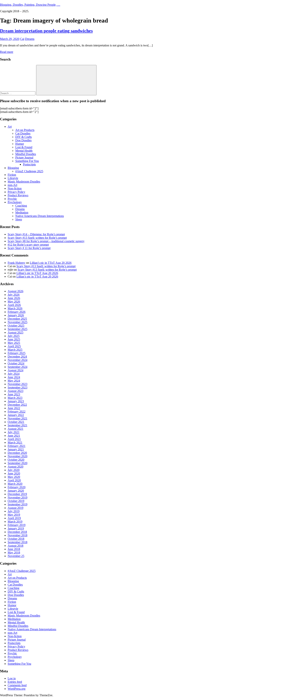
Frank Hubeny (16, 262)
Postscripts (29, 164)
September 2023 (17, 387)
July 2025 (13, 336)
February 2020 (16, 487)
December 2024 (17, 356)
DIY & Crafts (23, 136)
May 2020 (14, 476)
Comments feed (17, 685)
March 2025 (15, 349)
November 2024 (17, 360)
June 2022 (14, 408)
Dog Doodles (23, 140)
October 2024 (16, 363)
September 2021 (17, 425)
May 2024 (14, 380)
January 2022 (16, 415)
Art (10, 126)
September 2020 (17, 463)
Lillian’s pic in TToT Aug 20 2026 (50, 262)
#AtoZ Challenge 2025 (29, 171)
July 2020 (13, 470)
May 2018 (14, 552)
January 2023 (16, 401)
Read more (6, 51)
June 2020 (14, 473)
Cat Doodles (22, 133)
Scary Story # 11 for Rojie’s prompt (29, 248)
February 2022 (16, 411)
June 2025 (14, 339)
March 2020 (15, 483)
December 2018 (17, 531)
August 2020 (15, 466)
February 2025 (16, 353)
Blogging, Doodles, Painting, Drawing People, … (30, 4)
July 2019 (13, 511)
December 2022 (17, 404)
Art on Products (24, 130)
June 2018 (14, 549)
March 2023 (15, 397)
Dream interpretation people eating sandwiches (46, 30)
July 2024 (13, 373)
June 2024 (14, 377)
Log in (12, 678)
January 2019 (16, 528)
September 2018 (17, 542)
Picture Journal (24, 157)
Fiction (12, 174)
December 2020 (17, 452)
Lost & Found (23, 147)
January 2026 (16, 315)
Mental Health (23, 150)
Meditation (21, 212)
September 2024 (17, 366)
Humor (19, 143)
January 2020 (16, 490)
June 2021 (14, 435)
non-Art (12, 185)
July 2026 (13, 294)
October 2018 (16, 538)
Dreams (29, 38)
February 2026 (16, 311)
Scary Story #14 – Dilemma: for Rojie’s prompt (36, 234)
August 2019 (15, 507)
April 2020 (14, 480)
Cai (22, 38)
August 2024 (15, 370)
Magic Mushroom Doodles (24, 181)
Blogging (13, 167)
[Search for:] (18, 93)
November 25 (16, 556)
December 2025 (17, 318)
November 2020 (17, 456)
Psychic (12, 198)
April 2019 (14, 518)
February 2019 (16, 525)
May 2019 (14, 514)
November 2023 (17, 384)
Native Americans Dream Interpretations (39, 216)
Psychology (15, 202)
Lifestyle (13, 178)
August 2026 (15, 291)
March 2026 (15, 308)
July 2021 (13, 432)
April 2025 (14, 346)
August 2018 (15, 545)
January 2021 (16, 449)
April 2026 (14, 305)
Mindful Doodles (25, 154)
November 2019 (17, 497)
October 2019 (16, 501)
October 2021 (16, 421)
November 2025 (17, 322)
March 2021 (15, 442)
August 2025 (15, 332)
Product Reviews (18, 195)
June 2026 (14, 298)
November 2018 (17, 535)
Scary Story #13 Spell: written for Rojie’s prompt (37, 237)
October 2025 (16, 325)
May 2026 (14, 301)
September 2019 (17, 504)
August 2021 (15, 428)
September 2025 (17, 329)
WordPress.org (16, 688)
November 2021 (17, 418)
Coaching (21, 205)
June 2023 (14, 394)
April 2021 (14, 439)
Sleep (18, 219)
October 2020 (16, 459)
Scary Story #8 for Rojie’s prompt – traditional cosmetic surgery (46, 241)
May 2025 (14, 342)
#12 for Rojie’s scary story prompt (28, 244)
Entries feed (15, 681)
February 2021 (16, 446)
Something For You (27, 161)
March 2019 (15, 521)
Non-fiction (15, 188)
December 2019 (17, 494)
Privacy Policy (16, 191)
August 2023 (15, 391)
